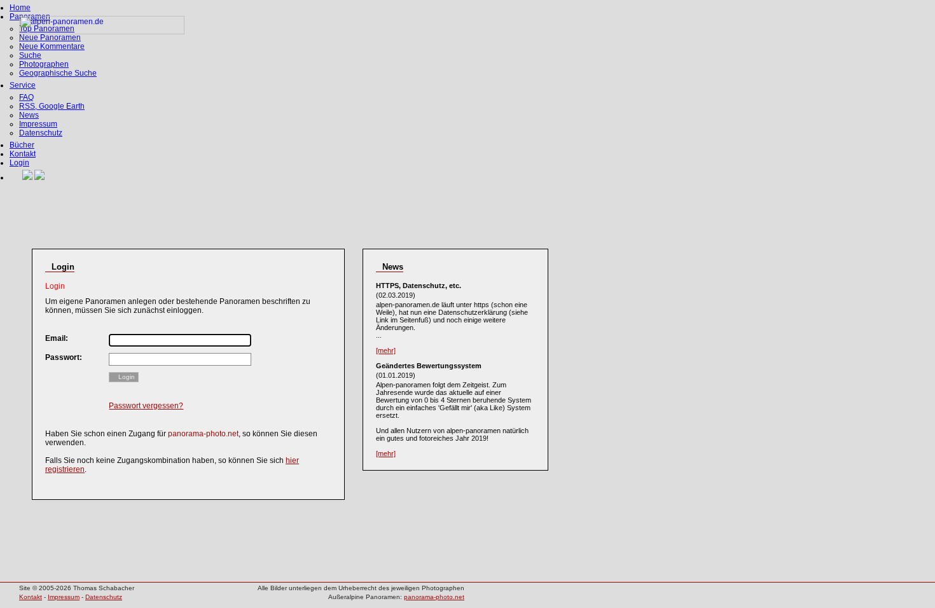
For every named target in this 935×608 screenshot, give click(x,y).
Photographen (44, 64)
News (29, 115)
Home (20, 7)
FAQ (26, 97)
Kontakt (23, 153)
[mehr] (386, 350)
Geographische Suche (58, 73)
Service (23, 85)
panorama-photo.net (434, 596)
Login (19, 162)
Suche (30, 55)
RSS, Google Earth (52, 106)
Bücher (22, 145)
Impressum (38, 124)
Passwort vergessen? (146, 405)
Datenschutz (40, 132)
